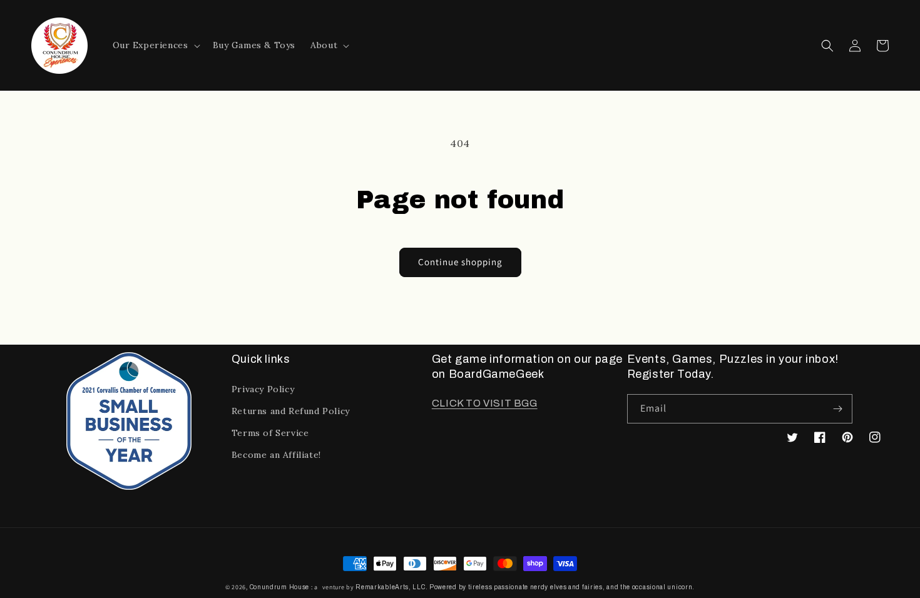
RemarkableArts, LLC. (391, 587)
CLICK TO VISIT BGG (485, 403)
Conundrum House (280, 587)
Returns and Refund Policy (291, 411)
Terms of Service (270, 432)
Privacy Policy (263, 389)
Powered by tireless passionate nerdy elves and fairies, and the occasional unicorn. (562, 587)
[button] (155, 45)
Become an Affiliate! (276, 454)
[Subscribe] (838, 408)
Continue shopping (460, 262)
